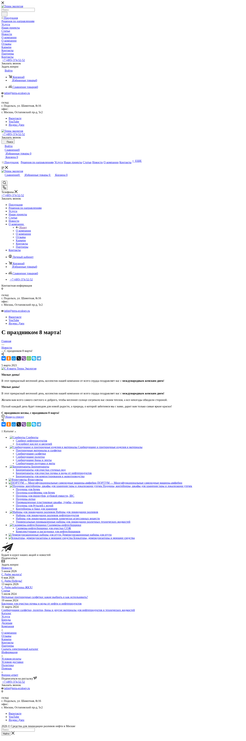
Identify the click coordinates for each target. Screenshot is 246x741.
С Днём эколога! (11, 574)
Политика (7, 665)
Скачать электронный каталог (19, 649)
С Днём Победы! (11, 580)
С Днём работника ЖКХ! (17, 587)
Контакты (7, 642)
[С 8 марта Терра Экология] (18, 368)
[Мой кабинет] (3, 178)
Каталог (6, 613)
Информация (9, 652)
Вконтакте (15, 118)
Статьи (5, 590)
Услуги (5, 616)
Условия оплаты (11, 658)
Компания (7, 626)
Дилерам (6, 623)
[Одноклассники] (8, 358)
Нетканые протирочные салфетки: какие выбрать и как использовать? (44, 597)
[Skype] (34, 358)
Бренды (6, 619)
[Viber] (24, 358)
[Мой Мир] (14, 358)
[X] (19, 358)
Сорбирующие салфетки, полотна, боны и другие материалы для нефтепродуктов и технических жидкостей (68, 610)
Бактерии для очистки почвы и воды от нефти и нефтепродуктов (41, 603)
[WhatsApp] (29, 358)
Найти (6, 733)
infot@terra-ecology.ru (17, 93)
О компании (23, 230)
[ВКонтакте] (3, 358)
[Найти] (4, 14)
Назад (23, 227)
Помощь (6, 668)
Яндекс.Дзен (16, 124)
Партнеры (7, 645)
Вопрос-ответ (9, 674)
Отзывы (6, 636)
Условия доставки (12, 661)
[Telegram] (39, 358)
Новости (6, 567)
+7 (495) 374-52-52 (13, 60)
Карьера (6, 639)
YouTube (14, 121)
